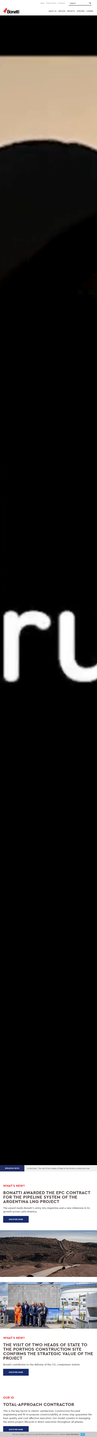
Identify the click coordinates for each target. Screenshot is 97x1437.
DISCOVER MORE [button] (16, 1219)
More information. (73, 1434)
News (42, 3)
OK (83, 1434)
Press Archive (51, 3)
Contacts (61, 3)
